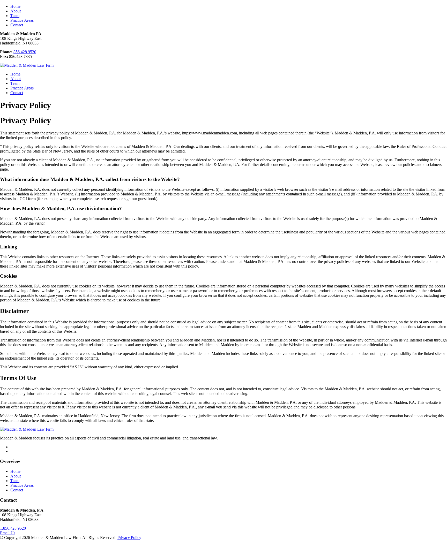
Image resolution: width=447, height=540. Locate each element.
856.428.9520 (24, 52)
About (15, 11)
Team (14, 15)
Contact (16, 25)
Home (15, 6)
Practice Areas (22, 20)
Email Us (7, 533)
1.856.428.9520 (13, 528)
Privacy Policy (129, 537)
